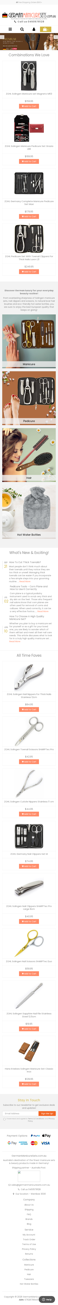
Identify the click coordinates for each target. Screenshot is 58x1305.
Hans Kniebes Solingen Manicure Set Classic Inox (29, 1070)
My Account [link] (29, 1234)
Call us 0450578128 (31, 21)
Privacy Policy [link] (29, 1249)
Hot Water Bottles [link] (29, 1283)
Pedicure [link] (29, 1269)
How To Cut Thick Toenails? (25, 562)
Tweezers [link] (29, 1279)
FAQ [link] (29, 1214)
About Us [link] (29, 1204)
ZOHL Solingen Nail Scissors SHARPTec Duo (29, 961)
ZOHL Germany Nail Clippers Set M (29, 853)
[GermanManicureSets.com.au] (29, 12)
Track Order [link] (29, 1239)
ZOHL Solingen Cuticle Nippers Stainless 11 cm (29, 801)
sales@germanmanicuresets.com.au (30, 1184)
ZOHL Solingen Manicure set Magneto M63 (29, 93)
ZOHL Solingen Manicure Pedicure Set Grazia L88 (29, 148)
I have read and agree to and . (30, 1120)
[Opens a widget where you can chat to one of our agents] (47, 1300)
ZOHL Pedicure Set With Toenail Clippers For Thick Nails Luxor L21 (29, 258)
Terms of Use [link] (29, 1244)
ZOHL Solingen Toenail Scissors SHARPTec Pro (29, 749)
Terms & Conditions (36, 1118)
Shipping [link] (29, 1209)
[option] (29, 41)
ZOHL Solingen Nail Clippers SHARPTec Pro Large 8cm (29, 908)
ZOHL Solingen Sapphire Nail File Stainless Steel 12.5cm (29, 1015)
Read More (24, 581)
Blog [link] (29, 1223)
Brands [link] (29, 1219)
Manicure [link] (29, 1264)
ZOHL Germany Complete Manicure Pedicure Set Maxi (29, 203)
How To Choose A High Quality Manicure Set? (26, 618)
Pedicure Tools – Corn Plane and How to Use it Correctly (29, 588)
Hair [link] (29, 1274)
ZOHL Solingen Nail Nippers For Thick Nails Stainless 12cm (29, 696)
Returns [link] (29, 1253)
